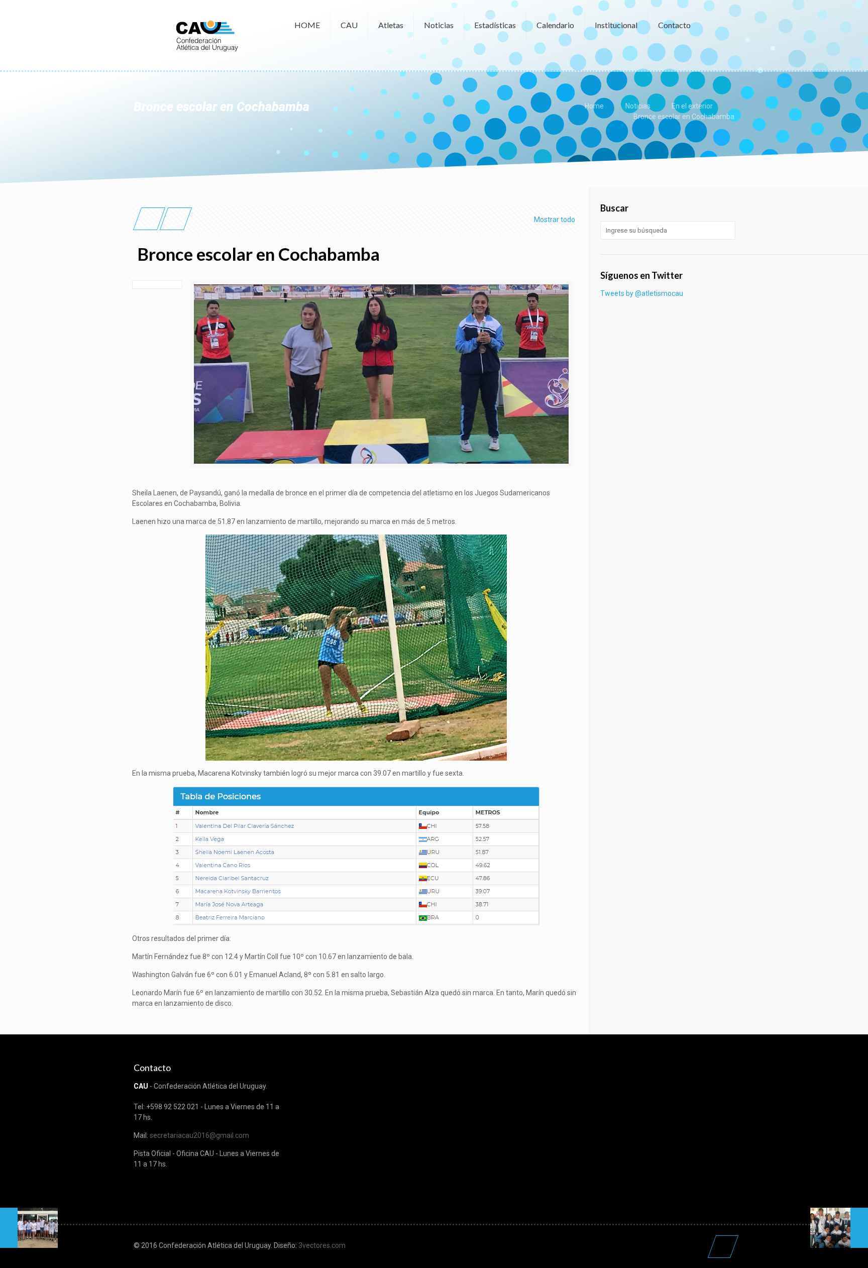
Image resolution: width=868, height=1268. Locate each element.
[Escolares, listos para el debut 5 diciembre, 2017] (29, 1228)
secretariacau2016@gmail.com (199, 1135)
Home (594, 106)
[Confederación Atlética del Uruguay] (206, 35)
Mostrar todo (554, 220)
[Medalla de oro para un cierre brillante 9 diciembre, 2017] (839, 1228)
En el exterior (692, 106)
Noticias (637, 106)
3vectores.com (322, 1245)
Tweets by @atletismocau (641, 293)
